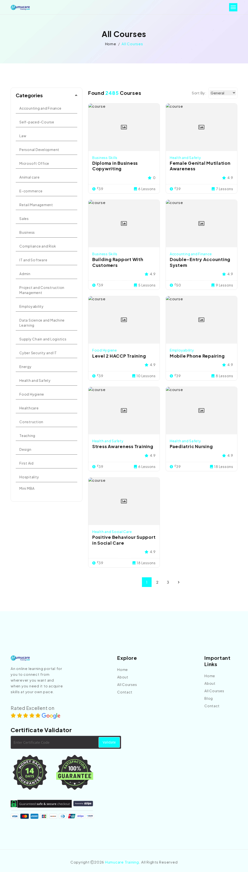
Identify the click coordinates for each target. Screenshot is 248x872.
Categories (29, 95)
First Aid (26, 463)
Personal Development (39, 149)
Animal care (29, 177)
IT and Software (33, 260)
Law (22, 136)
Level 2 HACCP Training (119, 356)
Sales (24, 218)
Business (27, 232)
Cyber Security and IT (38, 353)
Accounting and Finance (40, 108)
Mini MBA (27, 488)
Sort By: (199, 93)
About (122, 677)
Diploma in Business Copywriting (115, 165)
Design (25, 449)
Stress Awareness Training (122, 446)
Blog (208, 698)
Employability (31, 306)
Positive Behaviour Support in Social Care (124, 539)
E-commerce (31, 191)
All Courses (127, 684)
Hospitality (29, 477)
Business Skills (104, 157)
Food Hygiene (31, 394)
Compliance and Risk (37, 246)
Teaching (27, 435)
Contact (124, 692)
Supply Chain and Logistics (43, 339)
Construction (31, 422)
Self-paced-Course (36, 122)
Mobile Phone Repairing (197, 356)
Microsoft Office (34, 163)
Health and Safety (35, 380)
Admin (25, 273)
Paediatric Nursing (191, 446)
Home (110, 43)
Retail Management (36, 205)
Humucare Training (122, 862)
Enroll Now (124, 127)
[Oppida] (20, 7)
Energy (25, 366)
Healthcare (29, 408)
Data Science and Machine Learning (42, 322)
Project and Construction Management (41, 290)
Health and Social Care (112, 531)
